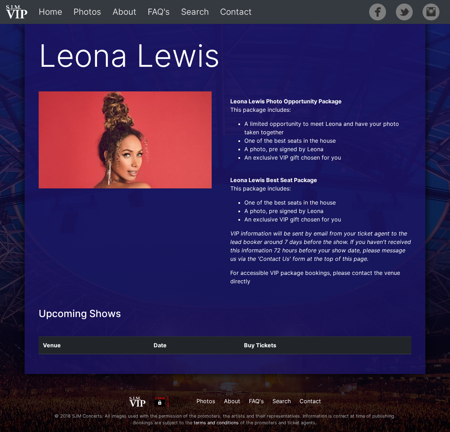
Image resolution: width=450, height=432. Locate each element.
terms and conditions (216, 422)
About (124, 12)
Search (195, 12)
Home (50, 12)
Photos (87, 12)
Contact (236, 12)
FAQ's (159, 12)
